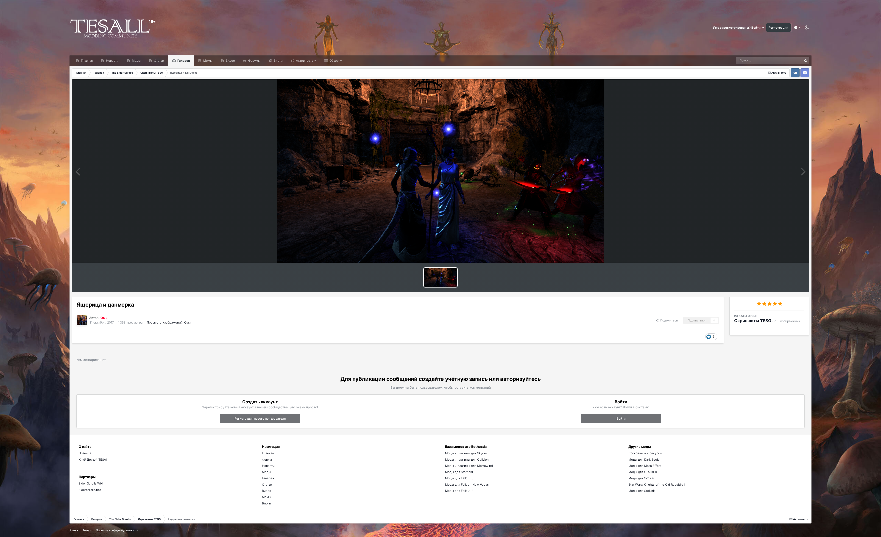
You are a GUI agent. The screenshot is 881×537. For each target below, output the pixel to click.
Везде (792, 60)
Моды (136, 60)
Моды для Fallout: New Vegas (467, 484)
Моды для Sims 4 (641, 478)
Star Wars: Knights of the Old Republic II (656, 484)
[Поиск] (805, 60)
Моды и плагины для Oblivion (467, 459)
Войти (621, 418)
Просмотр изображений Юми (169, 322)
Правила (85, 453)
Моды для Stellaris (641, 491)
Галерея (183, 60)
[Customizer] (797, 27)
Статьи (158, 60)
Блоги (278, 60)
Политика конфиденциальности (117, 530)
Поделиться (668, 320)
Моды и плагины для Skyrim (466, 453)
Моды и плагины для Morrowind (469, 466)
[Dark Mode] (806, 27)
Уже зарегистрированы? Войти (737, 27)
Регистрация (778, 27)
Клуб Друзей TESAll (93, 459)
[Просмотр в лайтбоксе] (440, 171)
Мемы (207, 60)
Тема (86, 530)
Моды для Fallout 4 (459, 491)
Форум (267, 459)
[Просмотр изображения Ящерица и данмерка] (440, 277)
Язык (73, 530)
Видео (230, 60)
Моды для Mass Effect (644, 466)
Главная (86, 60)
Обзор (334, 60)
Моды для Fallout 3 (459, 478)
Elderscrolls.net (90, 490)
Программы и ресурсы (645, 453)
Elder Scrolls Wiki (91, 483)
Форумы (253, 60)
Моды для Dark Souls (643, 459)
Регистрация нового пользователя (260, 418)
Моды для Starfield (459, 472)
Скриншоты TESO (752, 320)
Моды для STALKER (642, 472)
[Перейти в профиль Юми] (82, 320)
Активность (304, 60)
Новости (112, 60)
